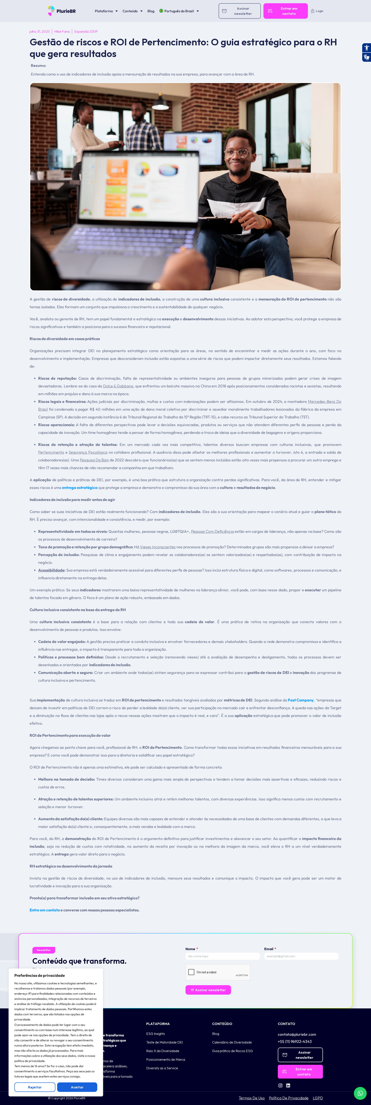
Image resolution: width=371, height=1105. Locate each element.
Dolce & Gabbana (118, 386)
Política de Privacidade (289, 1098)
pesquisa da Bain (94, 460)
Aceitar (77, 1087)
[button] (360, 1093)
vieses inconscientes (158, 546)
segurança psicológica (88, 452)
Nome (191, 949)
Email (269, 949)
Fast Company (301, 700)
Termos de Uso (252, 1098)
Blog (150, 11)
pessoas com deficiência (212, 531)
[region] (56, 1032)
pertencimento (51, 452)
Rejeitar (35, 1087)
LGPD (318, 1098)
